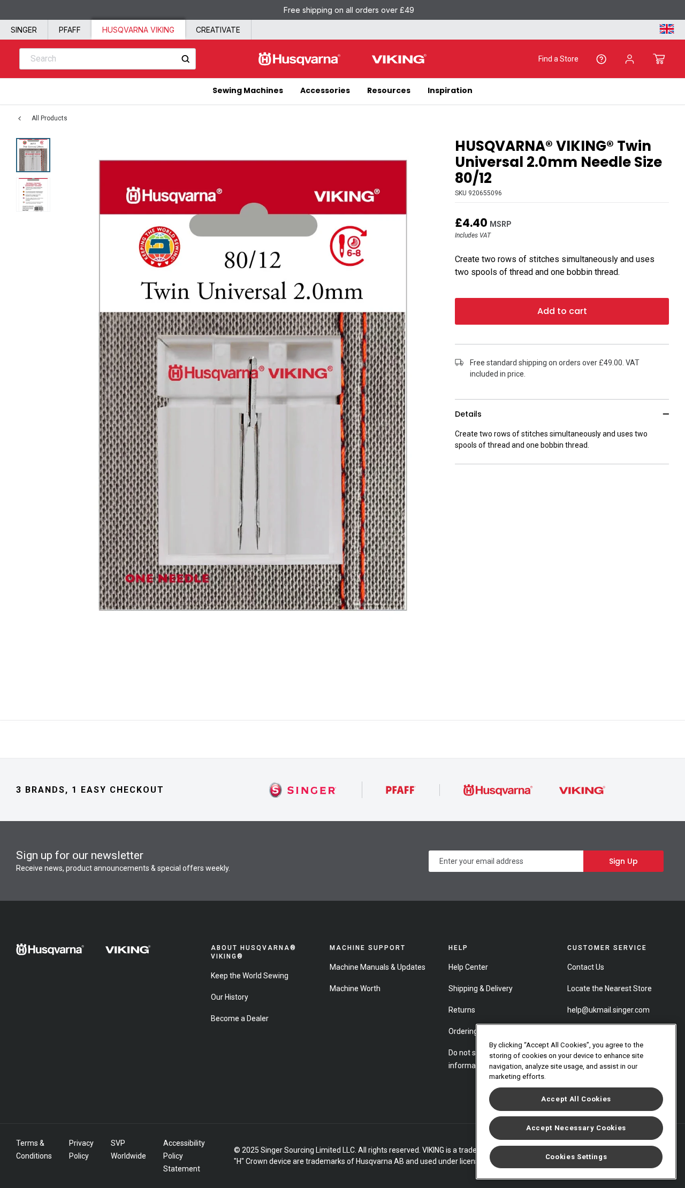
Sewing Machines (247, 90)
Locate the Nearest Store (609, 988)
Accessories (325, 90)
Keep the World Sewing (249, 975)
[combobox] (107, 59)
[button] (659, 58)
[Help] (601, 59)
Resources (388, 90)
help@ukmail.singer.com (608, 1010)
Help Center (468, 967)
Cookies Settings (576, 1157)
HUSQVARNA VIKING (138, 29)
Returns (461, 1010)
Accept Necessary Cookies (576, 1128)
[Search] (185, 59)
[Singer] (303, 789)
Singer (24, 29)
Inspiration (450, 90)
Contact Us (585, 967)
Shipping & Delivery (480, 988)
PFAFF (70, 29)
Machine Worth (355, 988)
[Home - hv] (342, 59)
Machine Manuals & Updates (377, 967)
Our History (229, 997)
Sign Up (623, 861)
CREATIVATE (218, 29)
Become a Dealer (240, 1018)
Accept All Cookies (576, 1099)
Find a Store (558, 59)
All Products (49, 118)
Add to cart (562, 311)
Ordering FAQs (472, 1031)
